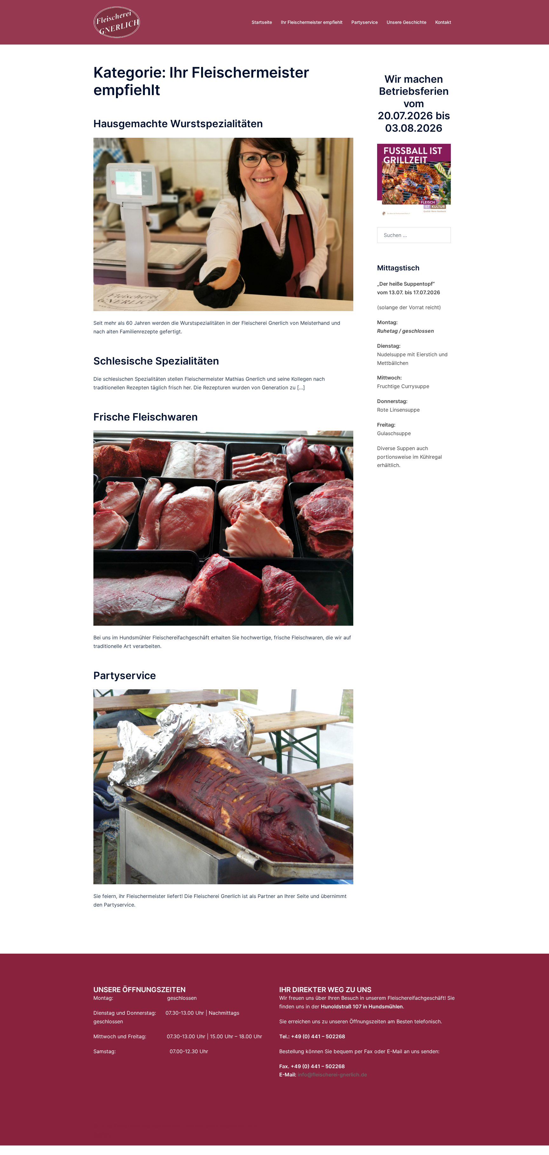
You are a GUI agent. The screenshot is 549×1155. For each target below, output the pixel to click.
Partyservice (364, 22)
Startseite (262, 22)
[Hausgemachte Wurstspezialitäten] (223, 224)
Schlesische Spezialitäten (156, 361)
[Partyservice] (223, 786)
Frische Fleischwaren (145, 417)
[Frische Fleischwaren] (223, 528)
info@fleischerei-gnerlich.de (332, 1074)
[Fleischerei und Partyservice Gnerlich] (116, 21)
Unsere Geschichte (406, 22)
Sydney (102, 1134)
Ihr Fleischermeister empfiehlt (311, 22)
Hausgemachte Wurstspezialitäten (178, 123)
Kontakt (443, 22)
